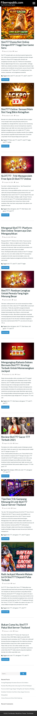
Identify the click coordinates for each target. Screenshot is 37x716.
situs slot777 (11, 76)
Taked (15, 51)
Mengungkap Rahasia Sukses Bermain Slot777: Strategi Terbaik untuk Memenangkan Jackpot (17, 366)
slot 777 (20, 76)
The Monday (30, 713)
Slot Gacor (25, 209)
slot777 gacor (26, 535)
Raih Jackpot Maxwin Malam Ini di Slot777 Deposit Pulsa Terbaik (16, 577)
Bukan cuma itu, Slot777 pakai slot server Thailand (15, 626)
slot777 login (27, 140)
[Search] (23, 673)
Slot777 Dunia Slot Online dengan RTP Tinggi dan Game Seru (17, 44)
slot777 (30, 76)
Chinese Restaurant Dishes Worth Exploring (11, 698)
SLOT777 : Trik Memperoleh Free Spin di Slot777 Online (16, 177)
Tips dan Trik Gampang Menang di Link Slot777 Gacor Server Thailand (14, 501)
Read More (5, 79)
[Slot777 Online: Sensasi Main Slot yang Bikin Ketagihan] (17, 83)
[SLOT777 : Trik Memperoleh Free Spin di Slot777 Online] (17, 156)
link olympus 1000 (12, 470)
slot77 (25, 76)
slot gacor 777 (23, 401)
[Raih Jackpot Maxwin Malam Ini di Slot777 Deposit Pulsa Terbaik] (17, 542)
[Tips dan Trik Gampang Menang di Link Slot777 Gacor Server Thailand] (17, 479)
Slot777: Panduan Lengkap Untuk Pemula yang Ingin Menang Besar (15, 293)
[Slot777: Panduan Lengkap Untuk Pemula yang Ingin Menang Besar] (17, 271)
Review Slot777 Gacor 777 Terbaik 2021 (15, 438)
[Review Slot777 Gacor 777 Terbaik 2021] (17, 417)
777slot (9, 140)
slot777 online (7, 142)
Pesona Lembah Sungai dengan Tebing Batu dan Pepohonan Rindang (17, 689)
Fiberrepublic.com (9, 2)
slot (16, 76)
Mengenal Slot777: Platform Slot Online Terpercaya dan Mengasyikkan (16, 230)
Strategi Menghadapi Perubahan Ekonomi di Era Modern (14, 682)
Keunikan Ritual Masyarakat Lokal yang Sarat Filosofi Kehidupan (16, 685)
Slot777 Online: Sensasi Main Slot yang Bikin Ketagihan (17, 111)
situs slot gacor (11, 209)
